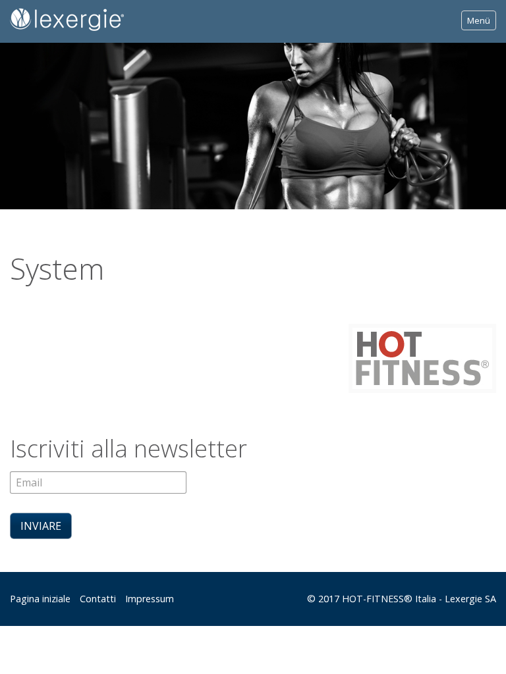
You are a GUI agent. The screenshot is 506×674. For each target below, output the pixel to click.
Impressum (149, 598)
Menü (478, 20)
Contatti (98, 598)
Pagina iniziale (40, 598)
